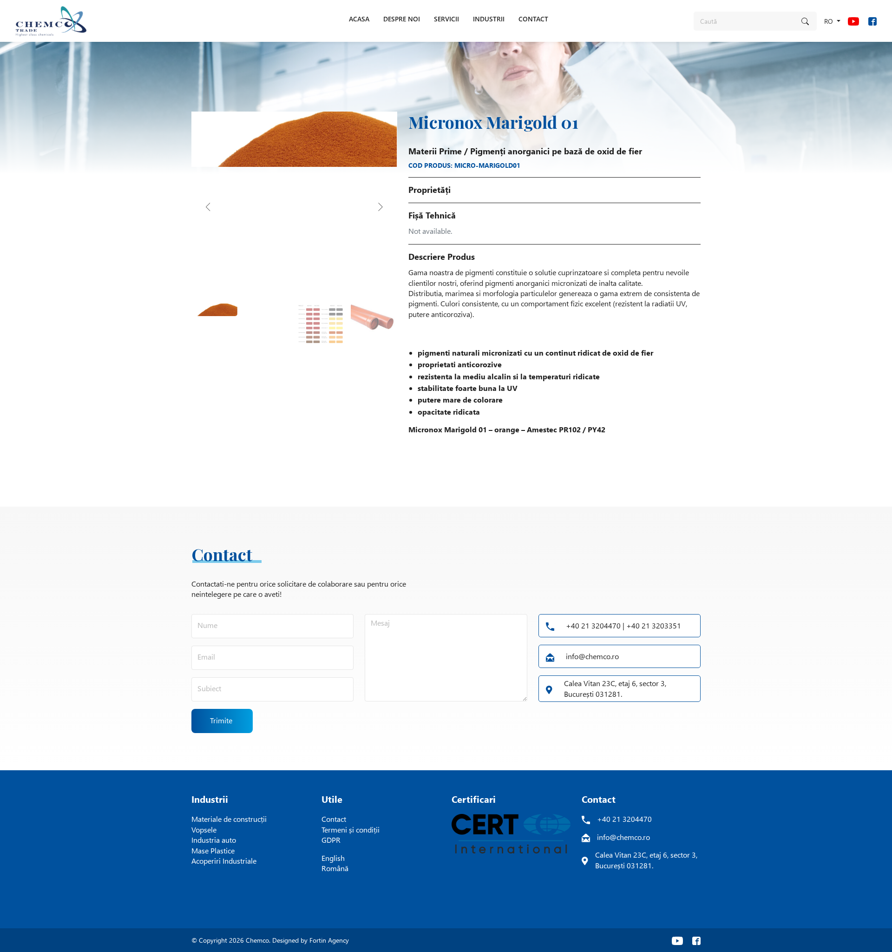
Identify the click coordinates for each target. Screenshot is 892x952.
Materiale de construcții (229, 819)
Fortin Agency (329, 940)
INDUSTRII (489, 18)
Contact (333, 819)
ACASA (359, 18)
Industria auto (213, 840)
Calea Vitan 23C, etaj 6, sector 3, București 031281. (615, 688)
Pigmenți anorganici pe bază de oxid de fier (556, 151)
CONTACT (533, 18)
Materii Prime (435, 151)
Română (334, 868)
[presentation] (207, 206)
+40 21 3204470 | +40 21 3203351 (623, 625)
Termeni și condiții (350, 829)
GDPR (331, 840)
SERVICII (446, 18)
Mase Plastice (213, 850)
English (333, 858)
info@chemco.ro (592, 656)
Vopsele (203, 829)
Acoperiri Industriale (223, 861)
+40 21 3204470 (624, 819)
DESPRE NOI (401, 18)
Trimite (221, 720)
